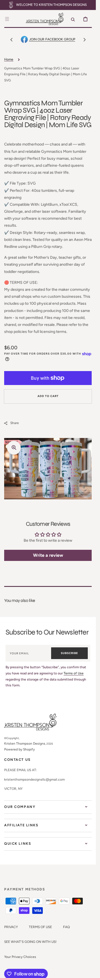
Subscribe (69, 653)
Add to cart (48, 396)
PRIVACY (11, 927)
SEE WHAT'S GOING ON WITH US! (30, 942)
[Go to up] (88, 970)
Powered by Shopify (19, 749)
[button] (7, 19)
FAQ (66, 927)
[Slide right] (84, 39)
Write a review (48, 555)
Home (8, 59)
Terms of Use (74, 673)
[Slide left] (11, 39)
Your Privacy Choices (20, 957)
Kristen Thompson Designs (24, 743)
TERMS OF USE (40, 927)
